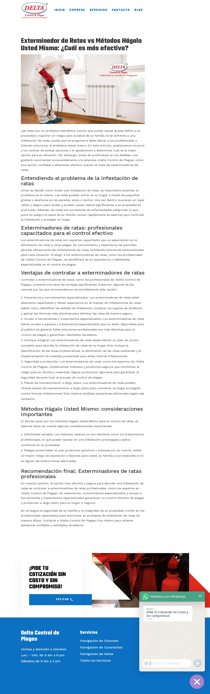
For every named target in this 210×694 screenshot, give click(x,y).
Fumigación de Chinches (99, 641)
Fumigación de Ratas (96, 654)
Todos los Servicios (95, 660)
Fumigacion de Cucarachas (101, 647)
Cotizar (62, 599)
